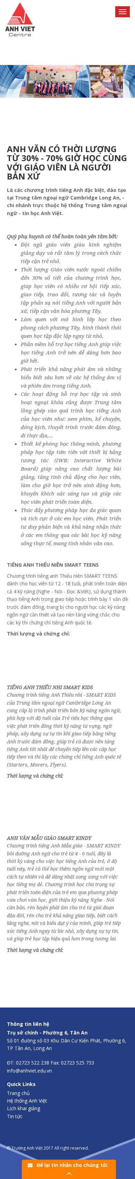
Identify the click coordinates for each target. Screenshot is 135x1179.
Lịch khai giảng (23, 1108)
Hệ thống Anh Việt (27, 1100)
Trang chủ (18, 1093)
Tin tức (14, 1116)
